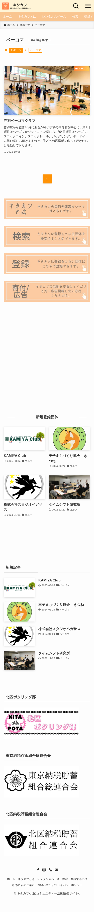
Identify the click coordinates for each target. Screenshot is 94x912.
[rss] (50, 870)
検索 (65, 878)
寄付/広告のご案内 (23, 884)
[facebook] (38, 870)
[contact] (56, 870)
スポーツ (15, 50)
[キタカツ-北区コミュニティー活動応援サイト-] (16, 6)
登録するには (79, 878)
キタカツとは (26, 878)
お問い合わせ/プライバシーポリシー (59, 884)
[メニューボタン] (88, 6)
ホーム (11, 878)
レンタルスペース (48, 878)
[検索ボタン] (76, 6)
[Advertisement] (47, 358)
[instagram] (44, 870)
